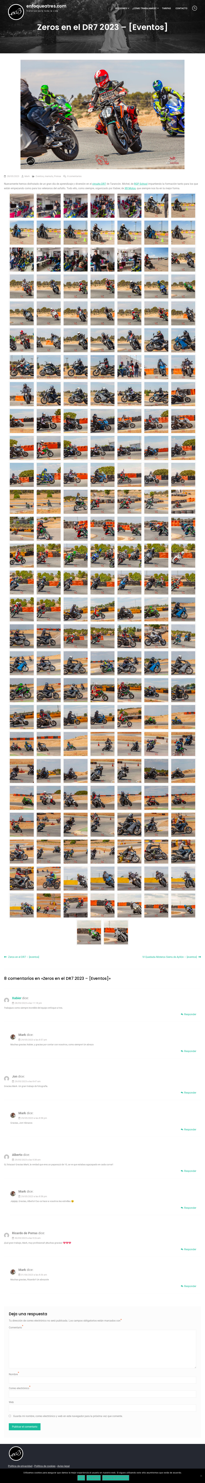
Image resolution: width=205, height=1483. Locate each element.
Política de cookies (44, 1466)
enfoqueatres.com (46, 6)
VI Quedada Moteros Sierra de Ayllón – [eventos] (169, 956)
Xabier (16, 998)
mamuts (49, 176)
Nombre (13, 1374)
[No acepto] (201, 1475)
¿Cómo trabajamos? (144, 8)
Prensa (57, 176)
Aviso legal (63, 1466)
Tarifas (166, 8)
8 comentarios (74, 176)
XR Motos (130, 188)
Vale (81, 1477)
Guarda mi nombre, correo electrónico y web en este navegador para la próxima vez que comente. (68, 1416)
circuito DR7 (99, 183)
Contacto (181, 8)
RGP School (141, 183)
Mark (27, 176)
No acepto (93, 1477)
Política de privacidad (20, 1466)
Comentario (15, 1327)
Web (11, 1402)
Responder (190, 1014)
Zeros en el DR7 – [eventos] (23, 956)
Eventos (40, 176)
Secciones (121, 8)
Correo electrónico (19, 1388)
